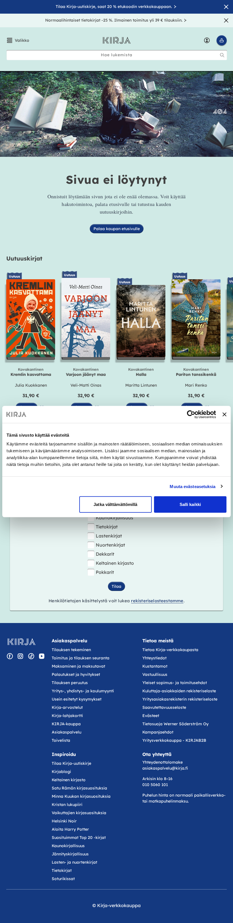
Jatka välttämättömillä (115, 504)
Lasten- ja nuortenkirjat (74, 862)
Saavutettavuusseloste (164, 707)
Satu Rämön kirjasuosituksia (79, 788)
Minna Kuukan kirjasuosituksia (81, 796)
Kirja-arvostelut (67, 707)
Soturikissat (63, 878)
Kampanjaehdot (157, 732)
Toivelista (61, 740)
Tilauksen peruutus (70, 682)
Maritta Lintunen (141, 385)
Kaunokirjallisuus (114, 517)
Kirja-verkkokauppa (119, 905)
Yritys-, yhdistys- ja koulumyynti (83, 690)
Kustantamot (154, 666)
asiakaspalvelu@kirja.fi (165, 768)
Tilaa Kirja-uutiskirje (71, 763)
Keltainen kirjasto (115, 563)
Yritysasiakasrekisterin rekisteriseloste (180, 699)
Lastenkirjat (109, 536)
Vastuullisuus (154, 674)
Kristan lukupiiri (67, 804)
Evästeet (150, 715)
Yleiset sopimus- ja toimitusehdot (174, 682)
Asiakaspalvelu (66, 732)
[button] (18, 40)
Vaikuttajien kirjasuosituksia (79, 812)
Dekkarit (105, 554)
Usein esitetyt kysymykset (76, 699)
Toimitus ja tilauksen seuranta (80, 658)
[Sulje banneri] (224, 414)
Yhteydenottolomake (162, 762)
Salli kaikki (190, 504)
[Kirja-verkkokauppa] (21, 641)
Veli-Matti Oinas (85, 385)
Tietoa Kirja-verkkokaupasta (170, 649)
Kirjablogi (61, 771)
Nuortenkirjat (110, 545)
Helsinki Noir (64, 821)
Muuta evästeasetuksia (192, 486)
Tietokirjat (107, 527)
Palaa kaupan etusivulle (116, 228)
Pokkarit (105, 572)
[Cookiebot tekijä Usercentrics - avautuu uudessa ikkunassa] (191, 414)
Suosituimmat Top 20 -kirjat (79, 837)
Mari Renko (196, 385)
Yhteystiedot (154, 658)
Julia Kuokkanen (31, 385)
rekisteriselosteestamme (157, 600)
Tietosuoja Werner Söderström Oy (175, 723)
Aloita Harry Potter (70, 829)
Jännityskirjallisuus (70, 854)
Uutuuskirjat (24, 258)
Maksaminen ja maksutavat (78, 666)
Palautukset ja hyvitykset (76, 674)
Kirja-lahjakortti (67, 715)
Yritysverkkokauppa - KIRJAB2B (174, 740)
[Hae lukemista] (222, 55)
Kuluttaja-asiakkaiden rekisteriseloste (179, 690)
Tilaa (116, 586)
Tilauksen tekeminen (71, 649)
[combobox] (117, 55)
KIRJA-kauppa (66, 723)
